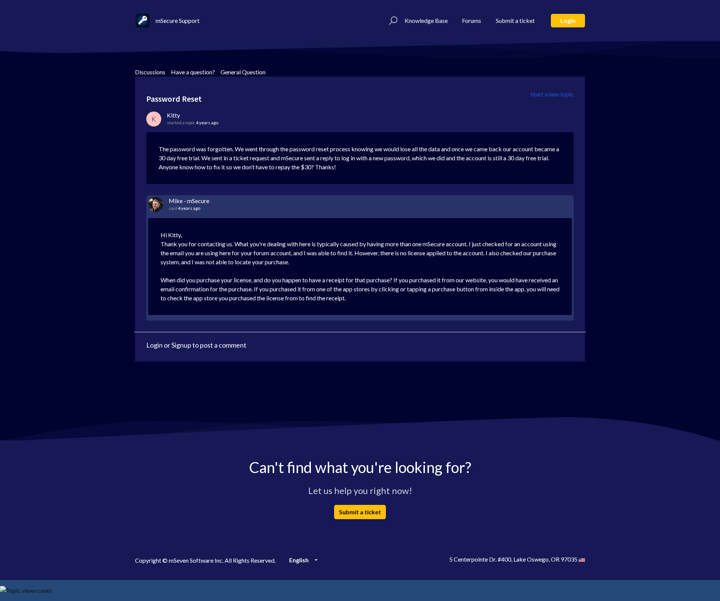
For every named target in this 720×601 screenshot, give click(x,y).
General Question (243, 71)
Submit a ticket (515, 20)
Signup (181, 345)
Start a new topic (552, 94)
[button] (392, 21)
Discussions (150, 71)
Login (568, 20)
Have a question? (193, 71)
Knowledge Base (426, 20)
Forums (471, 20)
